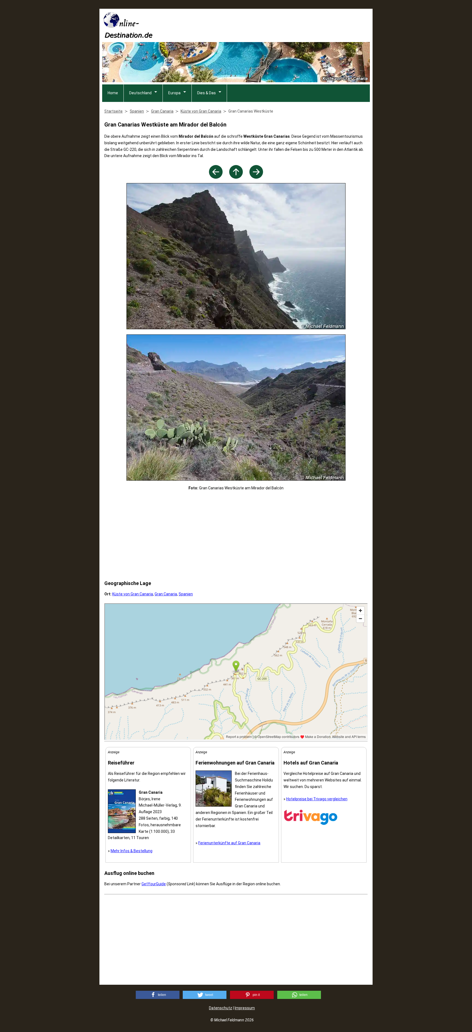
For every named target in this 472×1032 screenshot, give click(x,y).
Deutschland (140, 93)
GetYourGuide (153, 884)
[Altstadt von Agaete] (256, 177)
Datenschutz (220, 1008)
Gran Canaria (166, 594)
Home (113, 93)
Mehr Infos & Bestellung (131, 851)
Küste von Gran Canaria (132, 594)
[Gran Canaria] (236, 177)
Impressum (245, 1008)
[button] (157, 995)
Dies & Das (206, 93)
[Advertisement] (270, 25)
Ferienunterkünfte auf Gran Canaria (229, 843)
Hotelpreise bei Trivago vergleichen (316, 799)
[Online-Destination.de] (128, 36)
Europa (174, 93)
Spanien (186, 594)
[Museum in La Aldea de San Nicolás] (216, 177)
